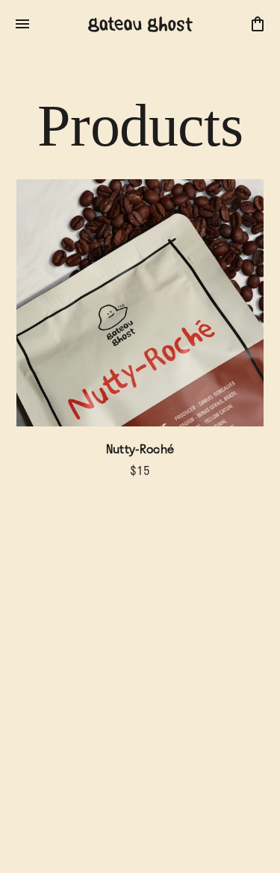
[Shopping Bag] (257, 23)
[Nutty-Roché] (140, 302)
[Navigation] (22, 23)
